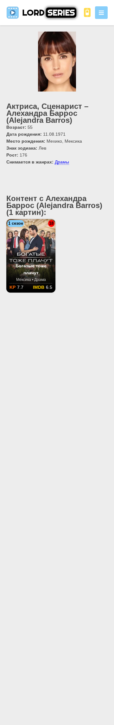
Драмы (62, 161)
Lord (48, 12)
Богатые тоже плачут (31, 269)
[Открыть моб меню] (101, 12)
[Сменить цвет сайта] (87, 12)
